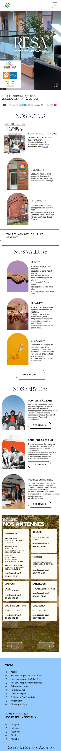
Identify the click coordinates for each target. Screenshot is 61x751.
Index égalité (16, 700)
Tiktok (13, 735)
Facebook (15, 731)
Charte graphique (19, 704)
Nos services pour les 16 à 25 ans (26, 675)
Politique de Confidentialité (23, 697)
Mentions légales (19, 693)
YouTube (15, 739)
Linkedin (15, 728)
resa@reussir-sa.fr (13, 573)
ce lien (45, 146)
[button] (55, 5)
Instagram (15, 724)
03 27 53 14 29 (39, 573)
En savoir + (30, 374)
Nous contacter (18, 690)
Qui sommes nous (19, 686)
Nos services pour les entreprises (26, 682)
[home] (6, 5)
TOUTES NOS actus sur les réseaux (24, 236)
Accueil (14, 672)
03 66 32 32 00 (11, 576)
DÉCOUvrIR (39, 464)
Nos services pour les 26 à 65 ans (26, 679)
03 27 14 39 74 (39, 618)
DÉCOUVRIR (39, 425)
